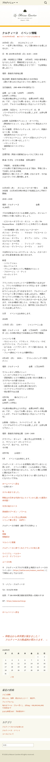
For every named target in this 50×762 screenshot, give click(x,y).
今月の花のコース (9, 506)
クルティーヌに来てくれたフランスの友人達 (21, 548)
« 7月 (12, 677)
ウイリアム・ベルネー (11, 553)
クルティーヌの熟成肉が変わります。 (26, 639)
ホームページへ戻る (10, 484)
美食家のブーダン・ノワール (14, 511)
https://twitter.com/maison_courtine (28, 570)
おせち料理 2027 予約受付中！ (13, 711)
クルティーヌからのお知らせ (29, 36)
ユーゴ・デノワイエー (11, 556)
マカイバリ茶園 (8, 542)
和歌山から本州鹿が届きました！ (21, 636)
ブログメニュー (8, 2)
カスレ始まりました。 (11, 492)
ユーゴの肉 (7, 562)
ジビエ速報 (8, 694)
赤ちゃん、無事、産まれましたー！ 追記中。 (19, 698)
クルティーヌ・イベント (11, 730)
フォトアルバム (8, 702)
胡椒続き (6, 537)
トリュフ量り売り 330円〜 (14, 520)
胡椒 (4, 534)
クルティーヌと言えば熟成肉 (14, 517)
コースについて (8, 734)
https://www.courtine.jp (16, 601)
